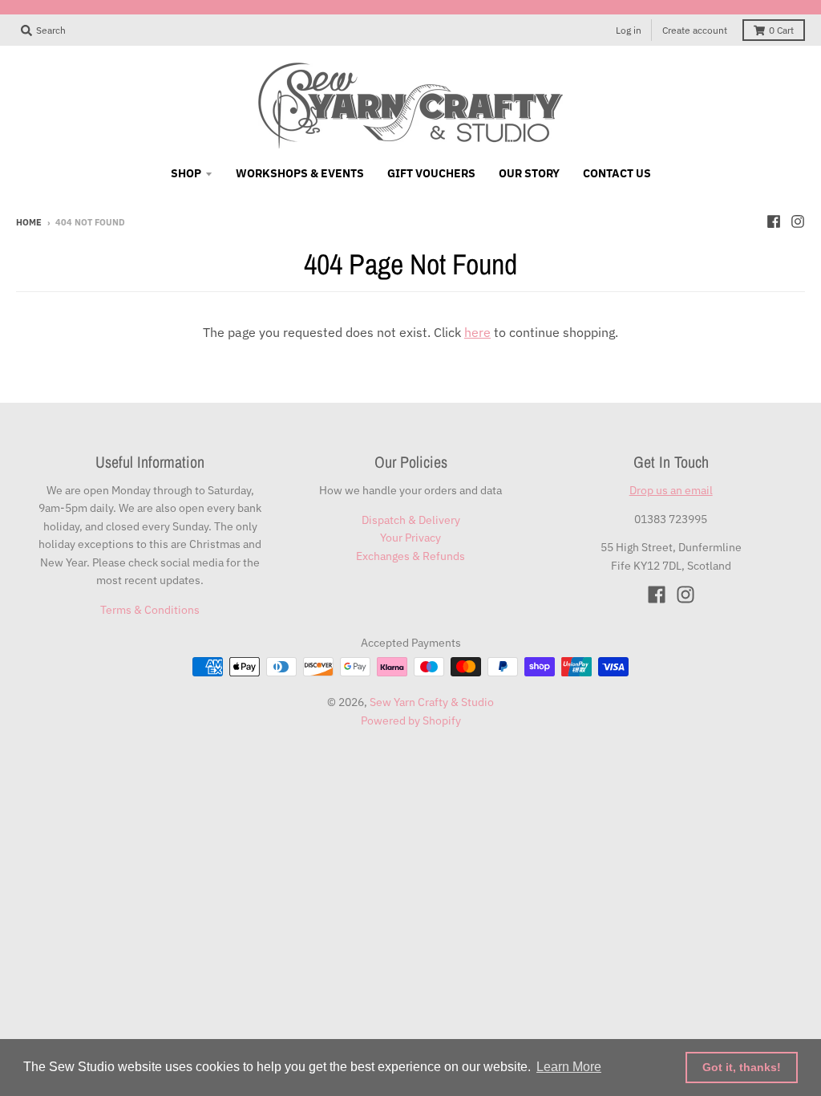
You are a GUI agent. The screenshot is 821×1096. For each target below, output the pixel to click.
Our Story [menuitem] (529, 173)
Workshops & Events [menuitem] (300, 173)
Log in (628, 30)
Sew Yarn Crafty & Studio (432, 702)
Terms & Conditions (150, 610)
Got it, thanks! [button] (741, 1067)
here (477, 332)
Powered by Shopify (411, 720)
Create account (694, 30)
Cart (781, 30)
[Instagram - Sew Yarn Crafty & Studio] (798, 221)
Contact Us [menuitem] (617, 173)
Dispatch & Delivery (411, 520)
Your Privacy (410, 537)
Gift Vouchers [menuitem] (431, 173)
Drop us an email (671, 490)
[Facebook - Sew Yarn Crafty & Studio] (773, 221)
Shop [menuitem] (186, 173)
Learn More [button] (568, 1067)
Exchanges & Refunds (410, 556)
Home (29, 222)
